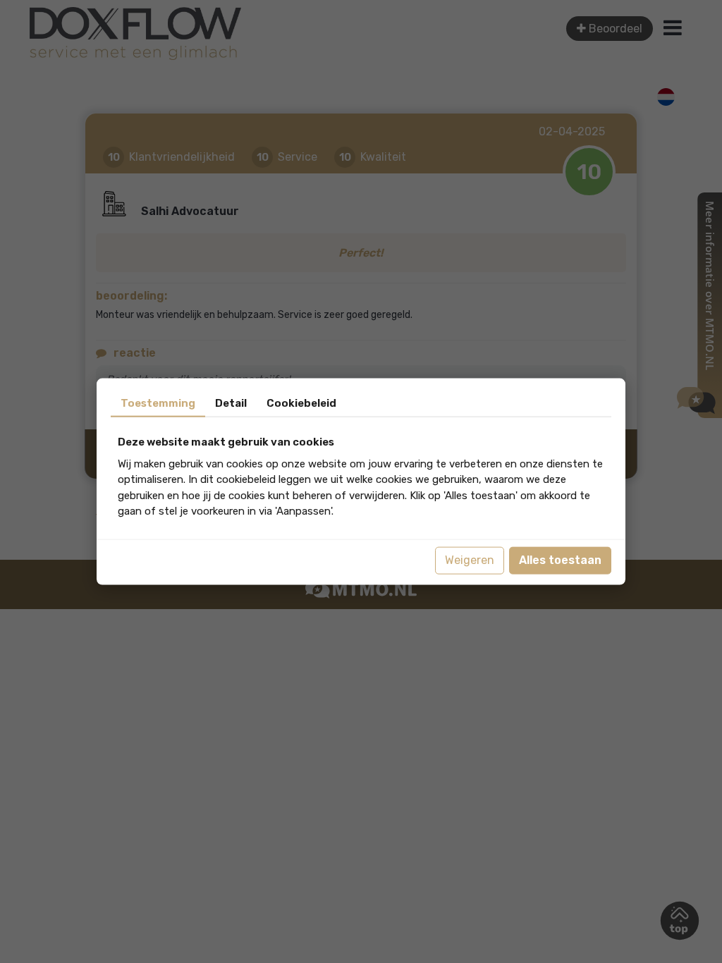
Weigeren (469, 560)
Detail (231, 403)
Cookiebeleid (301, 403)
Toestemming (158, 403)
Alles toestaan (560, 560)
